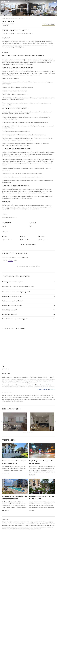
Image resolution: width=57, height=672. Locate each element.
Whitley (21, 18)
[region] (28, 351)
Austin (3, 18)
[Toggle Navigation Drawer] (55, 2)
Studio (5, 260)
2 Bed (15, 260)
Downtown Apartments (12, 18)
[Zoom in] (4, 364)
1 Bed (10, 260)
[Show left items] (1, 422)
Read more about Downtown (46, 389)
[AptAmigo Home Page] (7, 1)
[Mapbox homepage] (5, 369)
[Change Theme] (2, 2)
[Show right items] (55, 422)
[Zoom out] (4, 366)
